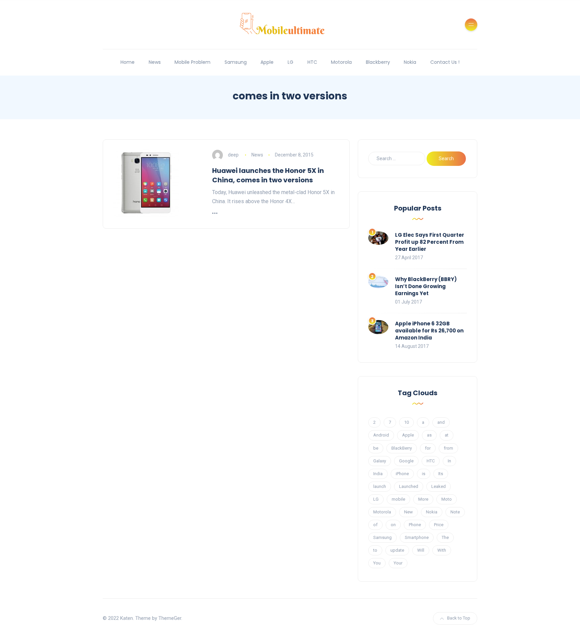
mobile (398, 499)
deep (233, 154)
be (375, 448)
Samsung (236, 62)
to (375, 550)
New (408, 511)
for (428, 448)
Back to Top (458, 618)
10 (406, 422)
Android (381, 435)
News (155, 62)
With (441, 550)
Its (440, 473)
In (449, 460)
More (423, 499)
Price (438, 524)
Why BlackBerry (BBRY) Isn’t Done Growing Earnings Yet (426, 286)
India (378, 473)
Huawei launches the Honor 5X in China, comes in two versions (268, 175)
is (423, 473)
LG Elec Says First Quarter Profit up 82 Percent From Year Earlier (429, 242)
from (448, 448)
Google (406, 460)
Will (420, 550)
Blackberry (378, 62)
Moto (446, 499)
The (445, 537)
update (397, 550)
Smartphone (417, 537)
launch (379, 486)
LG (290, 62)
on (393, 524)
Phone (415, 524)
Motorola (341, 62)
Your (398, 562)
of (375, 524)
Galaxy (379, 460)
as (429, 435)
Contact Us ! (445, 62)
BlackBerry (401, 448)
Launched (408, 486)
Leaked (438, 486)
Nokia (410, 62)
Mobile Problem (192, 62)
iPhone (402, 473)
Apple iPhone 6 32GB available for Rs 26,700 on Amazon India (429, 330)
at (446, 435)
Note (455, 511)
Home (127, 62)
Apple (267, 62)
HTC (312, 62)
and (441, 422)
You (377, 562)
